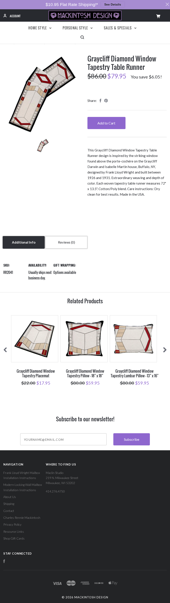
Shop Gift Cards (14, 538)
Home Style (38, 27)
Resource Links (13, 531)
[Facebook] (4, 562)
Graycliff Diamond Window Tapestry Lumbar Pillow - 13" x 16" (134, 373)
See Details (112, 4)
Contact (8, 511)
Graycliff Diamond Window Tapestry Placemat (36, 373)
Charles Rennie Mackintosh (21, 517)
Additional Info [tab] (23, 242)
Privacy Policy (12, 524)
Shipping (8, 504)
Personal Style (76, 27)
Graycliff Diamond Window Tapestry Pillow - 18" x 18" (85, 373)
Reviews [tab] (64, 242)
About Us (9, 497)
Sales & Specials (118, 27)
